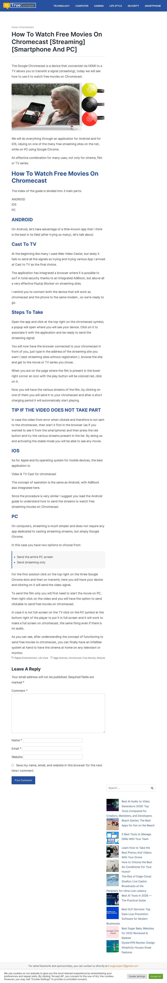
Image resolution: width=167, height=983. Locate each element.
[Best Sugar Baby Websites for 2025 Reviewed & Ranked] (112, 932)
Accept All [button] (156, 976)
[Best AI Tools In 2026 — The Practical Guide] (112, 899)
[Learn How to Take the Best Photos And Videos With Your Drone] (112, 852)
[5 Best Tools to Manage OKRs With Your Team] (112, 838)
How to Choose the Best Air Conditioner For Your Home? (137, 867)
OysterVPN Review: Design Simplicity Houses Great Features (138, 947)
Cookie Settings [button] (137, 976)
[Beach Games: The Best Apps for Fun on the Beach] (112, 824)
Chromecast (74, 657)
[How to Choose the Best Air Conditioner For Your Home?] (112, 866)
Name (17, 740)
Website (17, 757)
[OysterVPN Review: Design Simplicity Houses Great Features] (112, 947)
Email (16, 748)
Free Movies (89, 657)
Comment (20, 690)
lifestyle (101, 657)
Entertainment (26, 27)
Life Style (43, 657)
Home (15, 27)
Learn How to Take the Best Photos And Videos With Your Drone (137, 852)
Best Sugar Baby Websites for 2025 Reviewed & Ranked (138, 933)
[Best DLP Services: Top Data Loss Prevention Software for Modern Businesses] (112, 913)
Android (63, 657)
